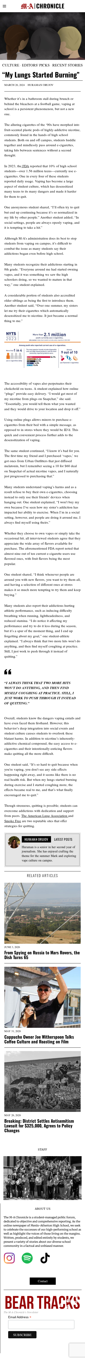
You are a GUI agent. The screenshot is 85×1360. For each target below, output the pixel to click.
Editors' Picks (36, 65)
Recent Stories (67, 65)
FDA (25, 166)
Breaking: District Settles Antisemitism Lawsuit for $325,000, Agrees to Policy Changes (39, 1125)
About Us (43, 1208)
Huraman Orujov (40, 85)
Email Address (19, 1317)
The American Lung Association (44, 815)
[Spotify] (27, 1258)
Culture (10, 65)
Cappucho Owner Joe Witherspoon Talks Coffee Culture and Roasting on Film (39, 1039)
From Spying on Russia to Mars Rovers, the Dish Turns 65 (42, 955)
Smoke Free (12, 821)
